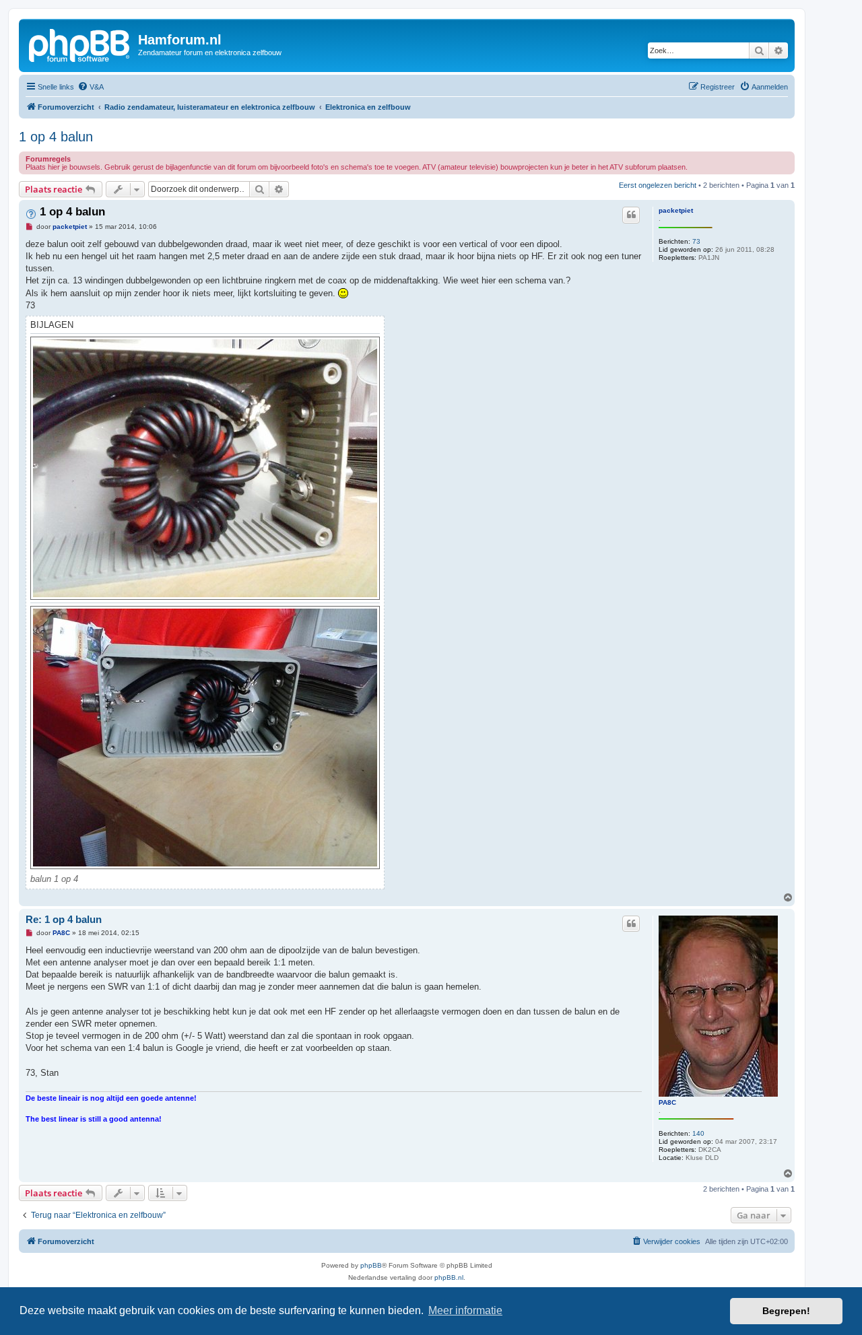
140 (698, 1133)
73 (696, 241)
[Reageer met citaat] (631, 215)
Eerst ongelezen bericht (657, 185)
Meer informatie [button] (465, 1310)
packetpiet (676, 210)
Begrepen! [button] (786, 1310)
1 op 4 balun (56, 136)
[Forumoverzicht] (80, 43)
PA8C (667, 1102)
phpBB (371, 1265)
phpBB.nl (448, 1277)
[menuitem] (90, 87)
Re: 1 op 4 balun (64, 919)
